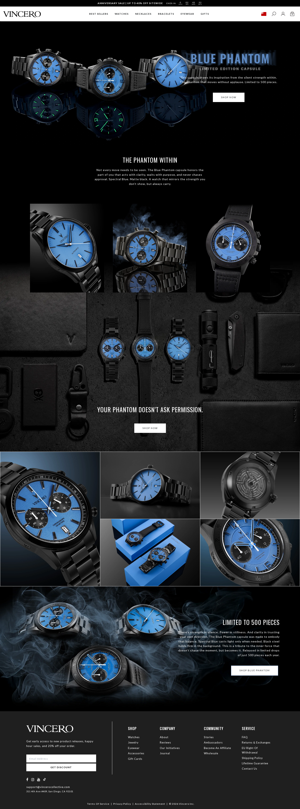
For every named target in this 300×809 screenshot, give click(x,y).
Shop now (228, 97)
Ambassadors (213, 742)
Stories (209, 737)
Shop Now (150, 428)
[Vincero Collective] (22, 12)
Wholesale (211, 753)
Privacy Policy (122, 803)
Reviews (165, 742)
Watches (134, 737)
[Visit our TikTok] (44, 779)
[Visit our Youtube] (38, 779)
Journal (165, 753)
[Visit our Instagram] (32, 779)
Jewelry (133, 742)
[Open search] (273, 14)
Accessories (136, 753)
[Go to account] (283, 14)
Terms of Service (98, 803)
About (164, 737)
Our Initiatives (170, 748)
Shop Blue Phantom (29, 531)
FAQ (245, 737)
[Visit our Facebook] (27, 779)
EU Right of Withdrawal (250, 750)
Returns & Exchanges (256, 742)
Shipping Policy (252, 758)
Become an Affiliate (217, 748)
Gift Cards (135, 758)
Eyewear (134, 748)
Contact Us (249, 768)
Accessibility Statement (150, 803)
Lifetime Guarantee (255, 763)
